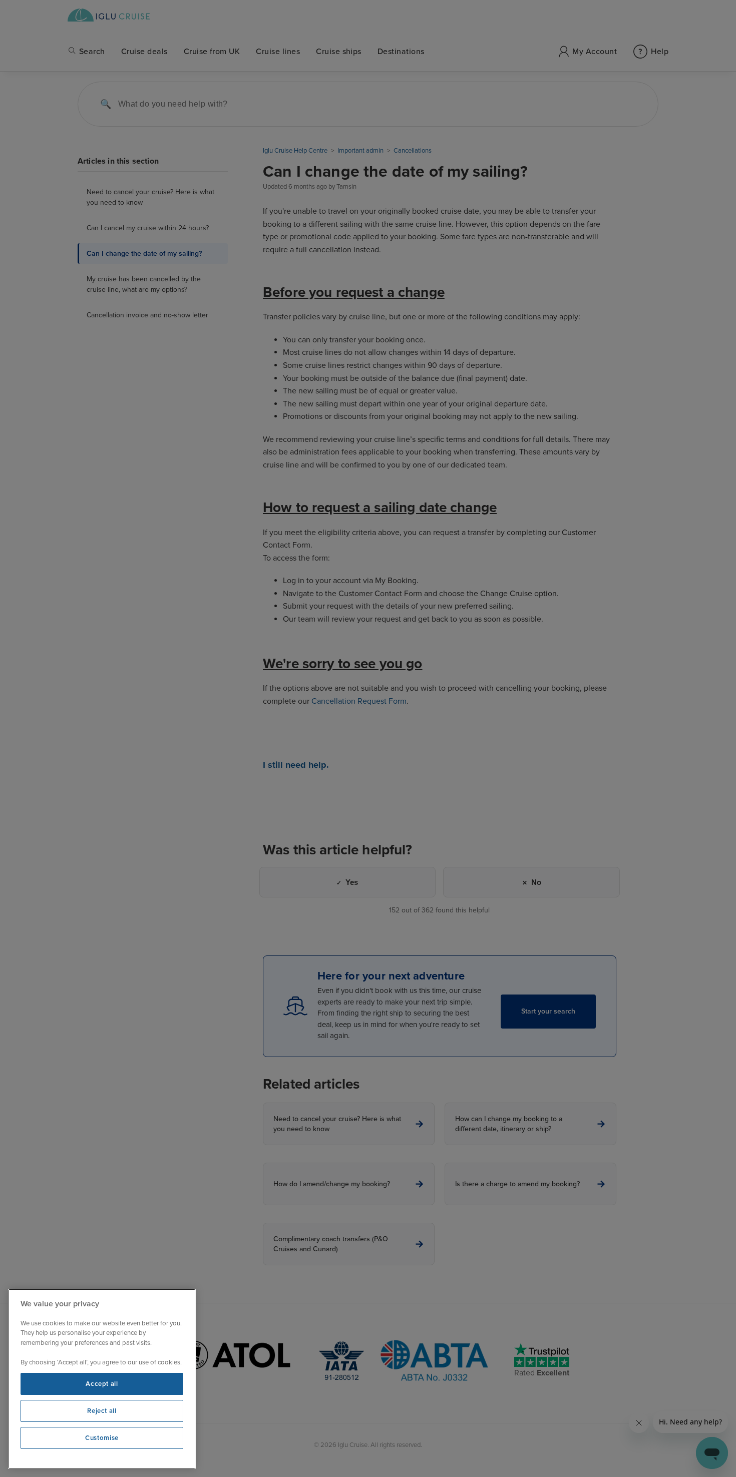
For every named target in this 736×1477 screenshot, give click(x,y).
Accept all (102, 1384)
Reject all (102, 1411)
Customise (102, 1438)
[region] (102, 1379)
